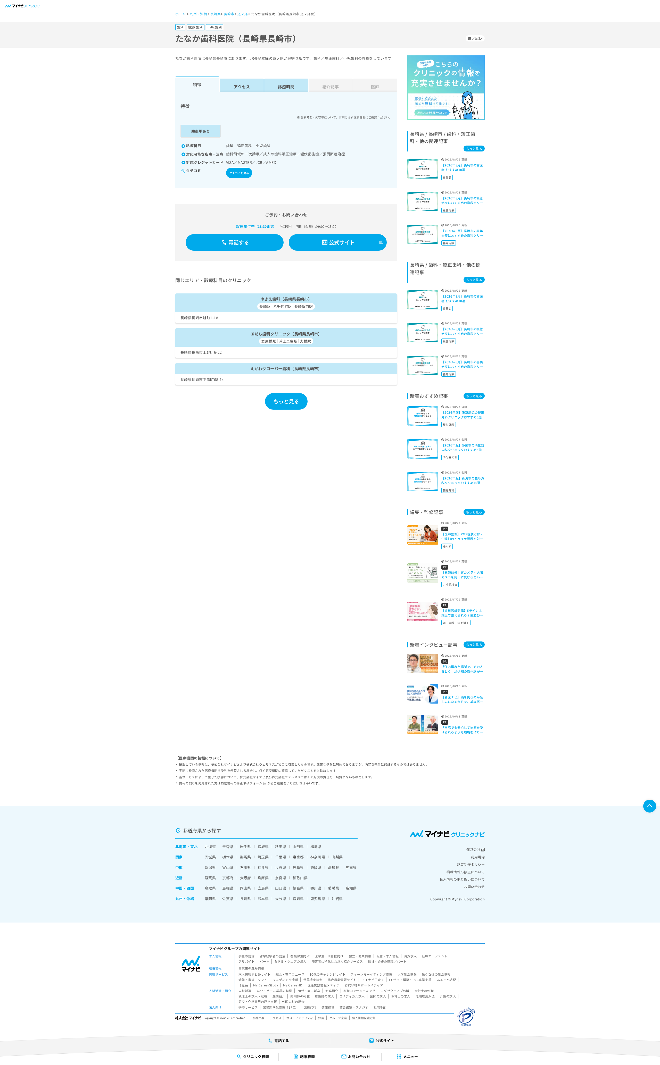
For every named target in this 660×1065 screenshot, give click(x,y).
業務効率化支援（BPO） (281, 1007)
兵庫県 (263, 877)
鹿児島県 (317, 898)
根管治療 (449, 210)
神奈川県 (317, 856)
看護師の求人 (324, 996)
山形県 (298, 846)
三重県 (351, 867)
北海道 (180, 846)
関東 (179, 856)
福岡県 (210, 898)
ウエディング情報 (285, 979)
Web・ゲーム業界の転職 (274, 990)
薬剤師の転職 (300, 996)
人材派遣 (244, 990)
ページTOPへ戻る (649, 806)
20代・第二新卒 (308, 990)
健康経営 (327, 1007)
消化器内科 (450, 457)
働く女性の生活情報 (436, 974)
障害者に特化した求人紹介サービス (337, 961)
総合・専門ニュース (290, 974)
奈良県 (280, 877)
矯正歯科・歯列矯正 (456, 623)
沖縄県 (337, 898)
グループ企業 (338, 1018)
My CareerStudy (265, 985)
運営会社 (473, 849)
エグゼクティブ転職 (395, 990)
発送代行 (310, 1007)
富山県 (227, 867)
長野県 (280, 867)
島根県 (227, 888)
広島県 (263, 888)
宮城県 (263, 846)
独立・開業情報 (360, 956)
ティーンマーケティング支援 (371, 974)
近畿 (179, 877)
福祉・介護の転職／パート (387, 961)
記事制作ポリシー (471, 864)
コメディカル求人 (352, 996)
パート (264, 961)
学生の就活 (246, 956)
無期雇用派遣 (425, 996)
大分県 (280, 898)
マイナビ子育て (372, 979)
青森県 (227, 846)
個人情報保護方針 (364, 1018)
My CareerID (292, 985)
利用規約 (478, 857)
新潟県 (210, 867)
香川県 (315, 888)
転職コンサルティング (359, 990)
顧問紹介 (279, 996)
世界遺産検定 (313, 979)
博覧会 (243, 985)
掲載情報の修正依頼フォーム (241, 783)
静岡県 (315, 867)
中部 (179, 867)
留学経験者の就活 (272, 956)
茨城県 (210, 856)
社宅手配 (380, 1007)
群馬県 (245, 856)
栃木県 (227, 856)
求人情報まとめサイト (254, 974)
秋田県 (280, 846)
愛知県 (333, 867)
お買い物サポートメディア (364, 985)
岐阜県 (298, 867)
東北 (194, 846)
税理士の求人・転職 (252, 996)
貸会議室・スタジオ (354, 1007)
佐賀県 (227, 898)
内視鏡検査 (450, 584)
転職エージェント (434, 956)
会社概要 (259, 1018)
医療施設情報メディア (324, 985)
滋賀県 (210, 877)
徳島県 (298, 888)
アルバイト (246, 961)
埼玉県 (263, 856)
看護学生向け (300, 956)
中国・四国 (184, 888)
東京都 (298, 856)
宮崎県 (298, 898)
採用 (321, 1018)
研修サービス (248, 1007)
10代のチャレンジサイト (327, 974)
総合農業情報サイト (342, 979)
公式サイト (342, 242)
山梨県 (337, 856)
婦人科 (447, 546)
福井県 (263, 867)
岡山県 (245, 888)
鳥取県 (210, 888)
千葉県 (280, 856)
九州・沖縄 (184, 898)
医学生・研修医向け (329, 956)
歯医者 (447, 177)
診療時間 (286, 86)
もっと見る (286, 401)
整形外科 (449, 424)
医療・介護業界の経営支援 (257, 1001)
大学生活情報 (407, 974)
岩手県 (245, 846)
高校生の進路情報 (251, 968)
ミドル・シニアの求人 (290, 961)
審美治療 (449, 243)
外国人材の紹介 (293, 1001)
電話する (238, 242)
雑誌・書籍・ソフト (252, 979)
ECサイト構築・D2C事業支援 (410, 979)
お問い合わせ (474, 886)
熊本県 (263, 898)
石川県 (245, 867)
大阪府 (245, 877)
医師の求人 (378, 996)
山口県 (280, 888)
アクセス (242, 86)
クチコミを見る (239, 173)
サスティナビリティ (299, 1018)
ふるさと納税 (446, 979)
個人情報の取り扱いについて (462, 879)
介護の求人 (448, 996)
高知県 (351, 888)
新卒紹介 (331, 990)
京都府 (227, 877)
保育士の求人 (400, 996)
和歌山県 (300, 877)
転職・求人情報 (387, 956)
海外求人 (410, 956)
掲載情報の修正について (466, 871)
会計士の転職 (424, 990)
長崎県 (245, 898)
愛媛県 (333, 888)
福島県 (315, 846)
